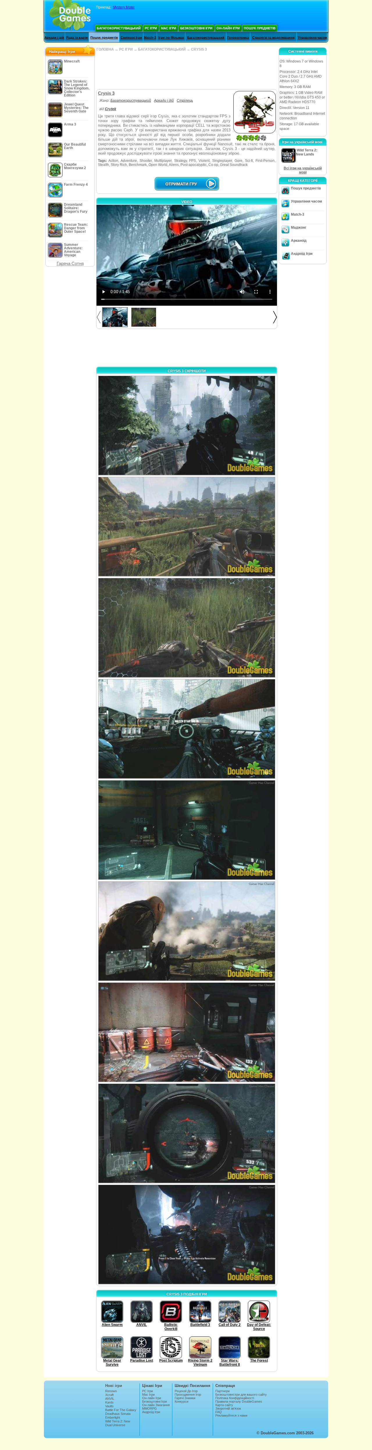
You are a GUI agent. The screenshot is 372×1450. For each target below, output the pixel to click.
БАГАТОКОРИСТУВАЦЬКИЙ (162, 49)
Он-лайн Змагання (156, 1405)
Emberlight (112, 1417)
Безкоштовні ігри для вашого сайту (241, 1394)
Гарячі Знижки (185, 1398)
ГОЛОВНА (105, 49)
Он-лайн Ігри (228, 28)
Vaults (109, 1406)
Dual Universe (115, 1425)
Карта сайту (224, 1405)
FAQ (218, 1412)
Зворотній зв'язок (228, 1408)
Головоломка (238, 37)
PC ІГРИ (126, 49)
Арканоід (299, 241)
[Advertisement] (187, 70)
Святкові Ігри (131, 37)
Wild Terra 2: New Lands (117, 1422)
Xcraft (109, 1395)
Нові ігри (113, 1385)
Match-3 (150, 37)
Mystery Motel (124, 7)
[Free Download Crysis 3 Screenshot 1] (186, 425)
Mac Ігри (168, 28)
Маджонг (298, 227)
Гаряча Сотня (70, 263)
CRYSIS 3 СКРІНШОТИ (187, 371)
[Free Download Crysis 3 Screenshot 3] (186, 628)
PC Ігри (151, 28)
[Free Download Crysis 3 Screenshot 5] (186, 830)
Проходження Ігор (188, 1394)
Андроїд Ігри (301, 254)
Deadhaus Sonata (117, 1413)
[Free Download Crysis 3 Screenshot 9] (186, 1234)
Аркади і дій (54, 37)
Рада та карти (77, 37)
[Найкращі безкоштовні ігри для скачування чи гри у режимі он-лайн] (70, 16)
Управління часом (312, 37)
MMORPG (149, 1408)
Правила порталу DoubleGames (238, 1401)
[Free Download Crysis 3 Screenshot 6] (186, 931)
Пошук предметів (260, 28)
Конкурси (181, 1401)
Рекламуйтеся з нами (231, 1415)
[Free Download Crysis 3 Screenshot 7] (186, 1032)
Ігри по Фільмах (171, 37)
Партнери (222, 1391)
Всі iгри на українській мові (303, 170)
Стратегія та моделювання (273, 37)
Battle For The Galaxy (120, 1410)
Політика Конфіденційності (234, 1398)
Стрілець (185, 101)
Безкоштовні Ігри (196, 28)
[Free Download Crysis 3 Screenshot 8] (186, 1133)
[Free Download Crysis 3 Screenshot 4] (186, 729)
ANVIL (109, 1398)
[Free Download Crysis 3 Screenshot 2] (186, 527)
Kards (109, 1402)
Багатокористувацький (119, 28)
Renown (111, 1391)
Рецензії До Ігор (186, 1391)
